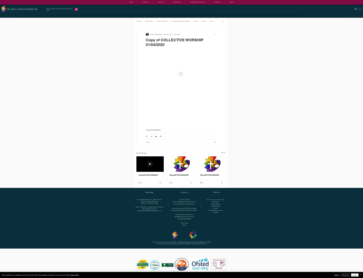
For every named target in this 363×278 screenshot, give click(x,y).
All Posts (139, 21)
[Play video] (181, 73)
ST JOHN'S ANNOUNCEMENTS (180, 21)
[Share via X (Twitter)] (151, 136)
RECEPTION (149, 21)
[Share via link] (160, 136)
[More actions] (214, 34)
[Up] (77, 9)
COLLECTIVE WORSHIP (153, 130)
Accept (355, 275)
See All (223, 153)
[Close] (361, 274)
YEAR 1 (196, 21)
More (211, 21)
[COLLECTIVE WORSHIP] (150, 164)
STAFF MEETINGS (162, 21)
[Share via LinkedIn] (156, 136)
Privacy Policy (75, 275)
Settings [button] (336, 275)
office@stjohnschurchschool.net (186, 202)
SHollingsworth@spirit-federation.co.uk (149, 211)
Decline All (345, 275)
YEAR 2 (204, 21)
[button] (146, 2)
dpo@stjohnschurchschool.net (184, 217)
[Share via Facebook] (147, 136)
